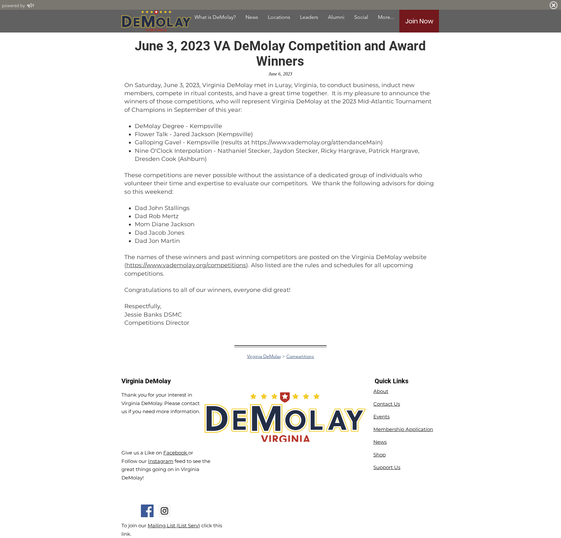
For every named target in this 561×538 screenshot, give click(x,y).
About (380, 391)
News (380, 442)
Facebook (175, 453)
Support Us (386, 467)
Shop (379, 455)
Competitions (300, 356)
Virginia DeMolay (264, 356)
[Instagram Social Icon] (164, 511)
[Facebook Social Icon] (147, 511)
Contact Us (386, 404)
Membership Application (403, 429)
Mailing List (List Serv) (174, 525)
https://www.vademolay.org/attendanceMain (316, 142)
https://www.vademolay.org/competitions (186, 265)
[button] (336, 17)
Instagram (160, 461)
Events (381, 416)
